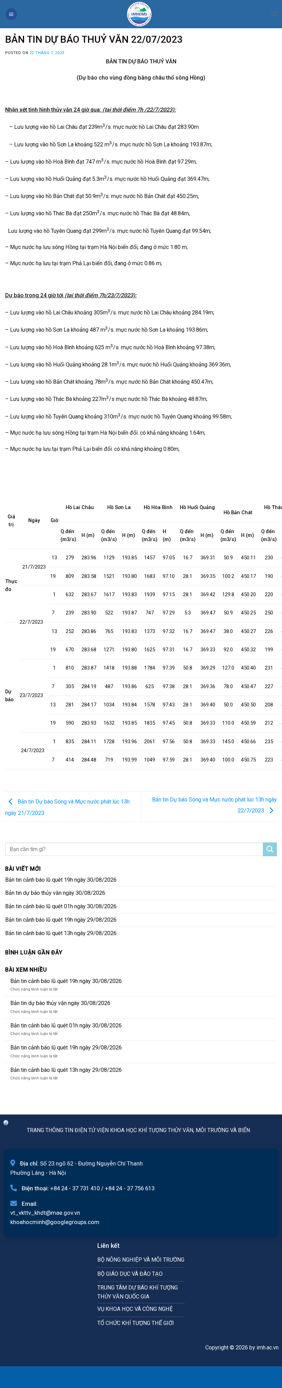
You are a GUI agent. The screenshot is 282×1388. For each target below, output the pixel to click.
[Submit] (270, 849)
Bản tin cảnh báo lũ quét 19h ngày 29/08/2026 (61, 919)
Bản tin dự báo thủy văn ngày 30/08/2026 (55, 893)
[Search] (274, 14)
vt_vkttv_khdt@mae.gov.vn (45, 1212)
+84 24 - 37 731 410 (75, 1188)
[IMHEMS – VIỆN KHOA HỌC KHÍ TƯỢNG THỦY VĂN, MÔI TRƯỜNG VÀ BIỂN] (139, 14)
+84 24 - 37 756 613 (129, 1188)
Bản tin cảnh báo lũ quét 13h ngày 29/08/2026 (61, 933)
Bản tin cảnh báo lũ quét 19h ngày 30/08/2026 (61, 880)
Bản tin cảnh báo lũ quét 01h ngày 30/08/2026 (61, 906)
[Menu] (11, 14)
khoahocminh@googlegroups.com (54, 1222)
